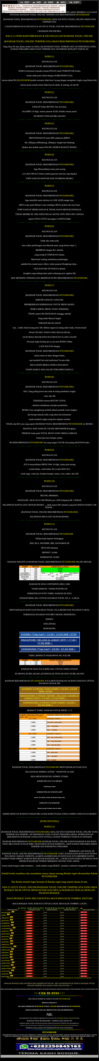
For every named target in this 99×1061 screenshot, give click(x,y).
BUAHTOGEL (5, 941)
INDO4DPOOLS (6, 923)
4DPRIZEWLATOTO (7, 947)
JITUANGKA (5, 957)
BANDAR (40, 1006)
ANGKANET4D (5, 925)
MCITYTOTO (5, 920)
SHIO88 (4, 915)
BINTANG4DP (5, 976)
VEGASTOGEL (5, 965)
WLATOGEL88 (5, 960)
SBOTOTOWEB (6, 933)
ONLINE (53, 1006)
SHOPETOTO (5, 931)
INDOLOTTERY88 (6, 968)
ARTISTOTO (5, 939)
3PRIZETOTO (5, 944)
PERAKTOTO (5, 917)
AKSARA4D (5, 973)
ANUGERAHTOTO (6, 928)
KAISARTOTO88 (6, 912)
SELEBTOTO (5, 955)
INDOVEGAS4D (6, 949)
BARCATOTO (5, 936)
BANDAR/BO (24, 80)
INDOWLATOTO (6, 963)
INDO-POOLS (5, 952)
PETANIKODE (83, 14)
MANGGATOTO (6, 971)
